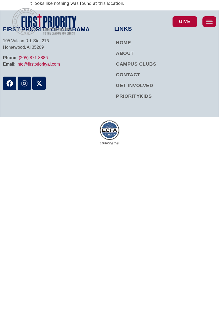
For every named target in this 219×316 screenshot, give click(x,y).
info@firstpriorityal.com (38, 64)
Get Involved (134, 85)
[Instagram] (24, 83)
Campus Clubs (136, 64)
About (125, 53)
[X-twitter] (39, 83)
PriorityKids (134, 96)
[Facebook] (9, 83)
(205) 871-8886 (33, 57)
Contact (128, 74)
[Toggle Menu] (209, 22)
